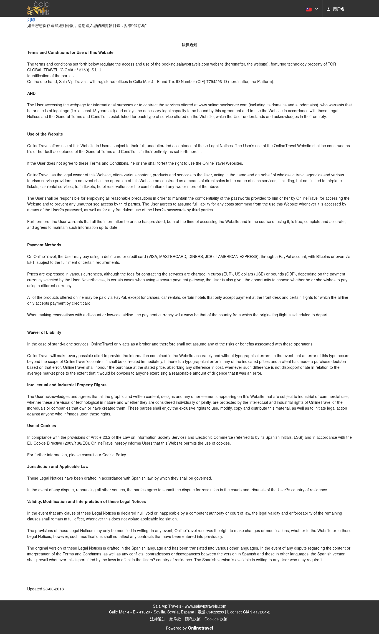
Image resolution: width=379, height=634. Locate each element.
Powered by (189, 628)
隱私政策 (193, 619)
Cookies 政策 (216, 619)
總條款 (175, 619)
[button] (311, 8)
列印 (31, 19)
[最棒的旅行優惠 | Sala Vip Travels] (38, 8)
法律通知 (158, 619)
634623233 (215, 612)
